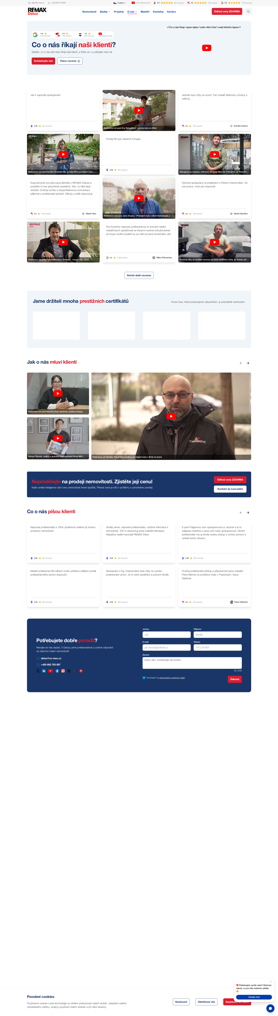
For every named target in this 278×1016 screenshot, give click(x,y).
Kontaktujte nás (43, 61)
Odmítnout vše (206, 1002)
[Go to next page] (247, 363)
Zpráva (146, 655)
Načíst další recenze (139, 275)
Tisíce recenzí (68, 61)
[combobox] (120, 3)
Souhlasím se (153, 678)
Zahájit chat (254, 997)
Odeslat (234, 679)
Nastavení (181, 1002)
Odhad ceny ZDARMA (227, 12)
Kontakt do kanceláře (230, 489)
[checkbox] (144, 677)
